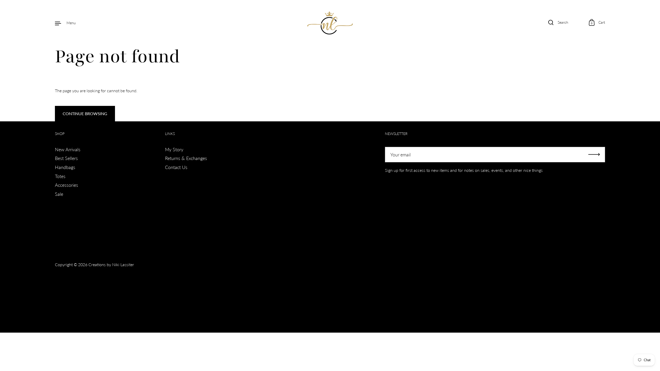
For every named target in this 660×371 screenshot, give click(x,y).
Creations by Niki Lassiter (111, 264)
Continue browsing (85, 113)
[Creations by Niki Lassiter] (330, 23)
